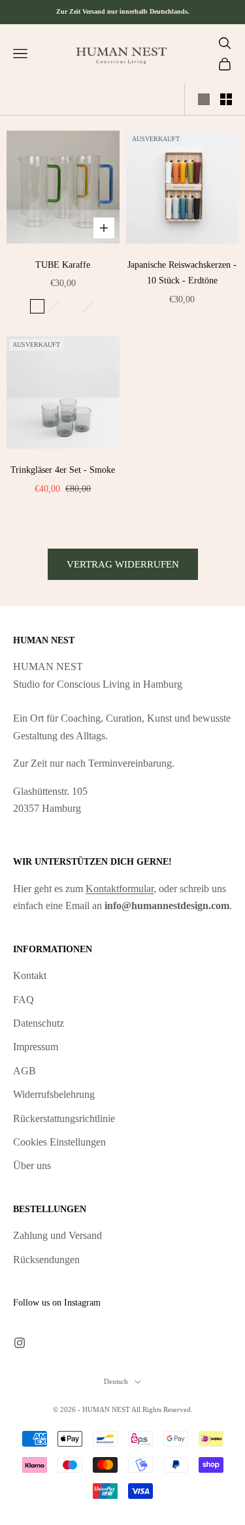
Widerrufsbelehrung (54, 1094)
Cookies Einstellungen (59, 1142)
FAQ (23, 999)
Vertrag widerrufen (123, 564)
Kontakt (29, 975)
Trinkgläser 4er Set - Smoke (62, 469)
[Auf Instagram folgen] (19, 1342)
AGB (24, 1070)
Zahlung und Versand (57, 1235)
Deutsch (116, 1381)
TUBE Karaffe (62, 264)
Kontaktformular (120, 888)
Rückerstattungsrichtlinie (64, 1118)
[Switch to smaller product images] (226, 99)
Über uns (32, 1165)
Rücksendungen (46, 1259)
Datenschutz (38, 1023)
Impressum (35, 1046)
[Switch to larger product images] (204, 99)
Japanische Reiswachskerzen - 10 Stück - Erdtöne (182, 272)
